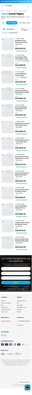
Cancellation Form (21, 307)
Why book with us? (21, 300)
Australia (8, 11)
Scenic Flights (23, 11)
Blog (2, 305)
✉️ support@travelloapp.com (23, 322)
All (3, 23)
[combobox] (14, 277)
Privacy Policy (16, 287)
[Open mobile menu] (2, 6)
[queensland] (19, 354)
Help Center (20, 305)
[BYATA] (3, 354)
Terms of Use (4, 312)
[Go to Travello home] (8, 6)
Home (2, 11)
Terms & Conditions (6, 303)
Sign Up (16, 282)
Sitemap (19, 312)
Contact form (20, 325)
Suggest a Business (6, 321)
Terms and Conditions (22, 286)
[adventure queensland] (10, 354)
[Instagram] (5, 335)
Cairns (15, 11)
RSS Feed (19, 309)
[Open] (29, 278)
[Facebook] (2, 335)
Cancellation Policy (6, 309)
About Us (3, 300)
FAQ (18, 303)
